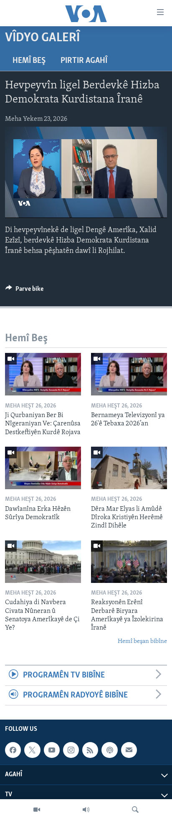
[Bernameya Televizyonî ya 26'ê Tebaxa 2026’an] (129, 374)
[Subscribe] (129, 750)
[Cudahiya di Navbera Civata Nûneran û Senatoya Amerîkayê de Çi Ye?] (43, 561)
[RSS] (90, 750)
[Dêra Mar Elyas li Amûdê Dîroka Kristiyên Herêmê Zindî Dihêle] (129, 468)
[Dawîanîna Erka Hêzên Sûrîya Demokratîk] (43, 468)
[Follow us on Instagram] (71, 750)
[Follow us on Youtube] (52, 750)
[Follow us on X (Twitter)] (32, 750)
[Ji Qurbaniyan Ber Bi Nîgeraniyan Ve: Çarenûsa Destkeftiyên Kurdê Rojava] (43, 374)
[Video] (36, 809)
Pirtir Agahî (84, 61)
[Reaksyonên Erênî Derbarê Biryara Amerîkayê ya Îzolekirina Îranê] (129, 561)
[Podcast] (109, 750)
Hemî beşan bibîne (142, 641)
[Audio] (86, 809)
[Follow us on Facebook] (13, 750)
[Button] (24, 291)
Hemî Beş (29, 61)
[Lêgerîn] (135, 809)
